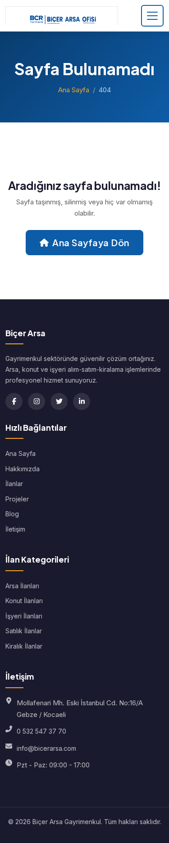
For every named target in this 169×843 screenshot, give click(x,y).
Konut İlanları (24, 600)
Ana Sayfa (73, 90)
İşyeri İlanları (23, 616)
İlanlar (14, 483)
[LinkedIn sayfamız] (81, 401)
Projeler (17, 499)
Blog (12, 514)
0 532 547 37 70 (41, 731)
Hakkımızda (22, 469)
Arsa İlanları (22, 586)
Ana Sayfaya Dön (90, 242)
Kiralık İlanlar (23, 646)
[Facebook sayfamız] (14, 401)
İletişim (15, 529)
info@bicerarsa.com (46, 748)
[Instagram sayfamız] (36, 401)
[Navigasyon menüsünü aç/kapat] (152, 16)
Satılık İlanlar (23, 631)
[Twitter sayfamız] (59, 401)
